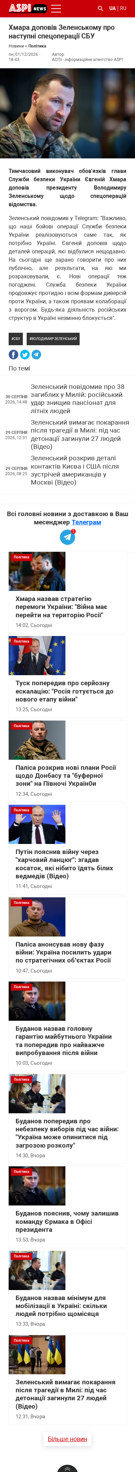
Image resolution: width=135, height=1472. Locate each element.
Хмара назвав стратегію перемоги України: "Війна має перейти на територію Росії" (61, 607)
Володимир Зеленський (54, 339)
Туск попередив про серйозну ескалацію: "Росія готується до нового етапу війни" (65, 691)
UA (112, 8)
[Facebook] (13, 354)
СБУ (17, 339)
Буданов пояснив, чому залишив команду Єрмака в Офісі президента (67, 1222)
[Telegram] (36, 354)
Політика (37, 46)
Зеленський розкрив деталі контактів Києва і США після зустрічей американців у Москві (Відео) (75, 470)
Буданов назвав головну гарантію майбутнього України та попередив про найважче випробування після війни (64, 1041)
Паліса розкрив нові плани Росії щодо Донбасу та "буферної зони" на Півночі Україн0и (66, 776)
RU (123, 8)
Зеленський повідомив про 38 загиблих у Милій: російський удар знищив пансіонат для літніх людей (78, 399)
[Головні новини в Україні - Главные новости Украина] (28, 8)
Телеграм (86, 522)
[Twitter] (25, 354)
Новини (16, 46)
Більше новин (67, 1439)
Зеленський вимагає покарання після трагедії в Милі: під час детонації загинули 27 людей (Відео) (80, 435)
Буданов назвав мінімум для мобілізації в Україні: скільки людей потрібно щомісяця (61, 1306)
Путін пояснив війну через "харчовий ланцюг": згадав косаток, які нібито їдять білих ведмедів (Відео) (64, 864)
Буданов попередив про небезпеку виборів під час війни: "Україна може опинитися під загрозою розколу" (67, 1133)
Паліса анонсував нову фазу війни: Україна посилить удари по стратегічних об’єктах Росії (63, 953)
